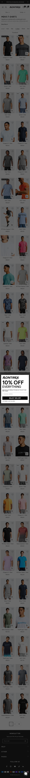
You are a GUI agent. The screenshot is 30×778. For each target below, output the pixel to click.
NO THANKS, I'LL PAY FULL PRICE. (9, 401)
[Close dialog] (27, 376)
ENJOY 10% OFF (15, 398)
